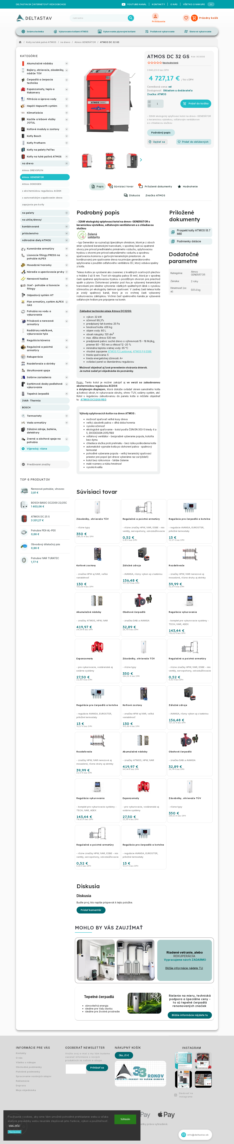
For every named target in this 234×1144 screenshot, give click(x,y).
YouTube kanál (137, 4)
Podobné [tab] (109, 185)
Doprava (21, 1085)
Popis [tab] (100, 186)
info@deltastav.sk (195, 1134)
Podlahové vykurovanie (160, 31)
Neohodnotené (170, 63)
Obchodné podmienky (29, 1067)
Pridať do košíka (198, 103)
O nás (174, 4)
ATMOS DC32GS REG (93, 399)
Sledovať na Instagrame (186, 1095)
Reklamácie (22, 1081)
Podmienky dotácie (189, 241)
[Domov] (21, 42)
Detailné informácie (161, 132)
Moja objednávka (26, 1090)
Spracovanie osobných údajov (33, 1076)
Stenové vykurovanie (197, 31)
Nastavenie (14, 1132)
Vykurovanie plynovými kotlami (116, 31)
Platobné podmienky (28, 1071)
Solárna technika (32, 31)
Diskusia (134, 195)
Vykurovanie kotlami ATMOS (70, 31)
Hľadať (131, 18)
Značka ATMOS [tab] (155, 195)
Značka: (156, 94)
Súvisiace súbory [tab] (139, 185)
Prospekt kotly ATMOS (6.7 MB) (193, 232)
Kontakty (158, 4)
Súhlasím (125, 1119)
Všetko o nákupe (26, 1062)
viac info (14, 1125)
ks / (124, 1055)
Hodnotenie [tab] (190, 186)
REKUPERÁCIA (184, 956)
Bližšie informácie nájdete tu (190, 1015)
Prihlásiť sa (97, 1067)
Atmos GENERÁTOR (198, 273)
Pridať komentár (91, 910)
